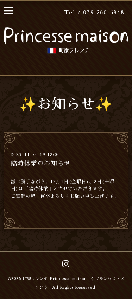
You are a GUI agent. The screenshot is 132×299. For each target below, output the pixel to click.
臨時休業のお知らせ (41, 163)
